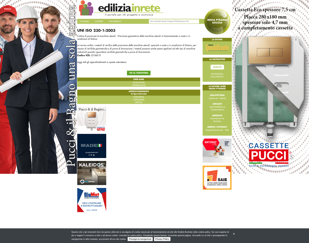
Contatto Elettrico (217, 110)
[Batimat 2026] (217, 150)
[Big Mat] (91, 199)
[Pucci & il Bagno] (91, 118)
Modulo (223, 98)
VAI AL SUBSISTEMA (138, 73)
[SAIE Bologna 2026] (217, 177)
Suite (227, 130)
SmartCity (217, 121)
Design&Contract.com (214, 130)
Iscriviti (217, 67)
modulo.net (213, 98)
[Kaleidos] (91, 172)
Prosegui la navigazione (140, 239)
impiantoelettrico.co (217, 107)
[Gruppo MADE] (91, 145)
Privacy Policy (162, 239)
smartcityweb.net (217, 118)
